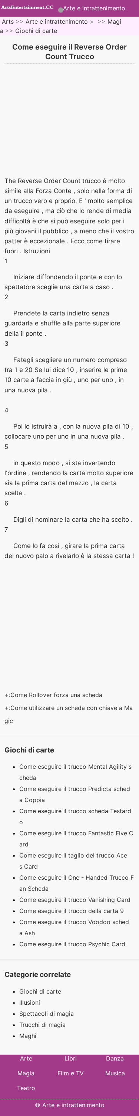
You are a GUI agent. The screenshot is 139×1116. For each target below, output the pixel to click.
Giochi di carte (36, 30)
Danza (115, 1058)
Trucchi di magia (42, 1024)
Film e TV (70, 1073)
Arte (26, 1058)
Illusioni (29, 1002)
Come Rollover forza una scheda (57, 695)
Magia (25, 1073)
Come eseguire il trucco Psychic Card (73, 944)
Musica (115, 1073)
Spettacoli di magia (46, 1013)
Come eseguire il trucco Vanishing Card (75, 899)
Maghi (27, 1035)
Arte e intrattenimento (94, 8)
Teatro (26, 1088)
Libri (70, 1058)
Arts (8, 21)
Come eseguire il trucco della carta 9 (72, 910)
